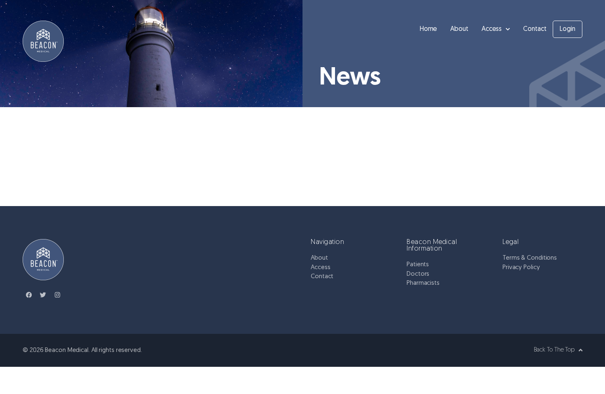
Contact (534, 29)
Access (492, 29)
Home (428, 29)
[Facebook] (29, 294)
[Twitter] (43, 294)
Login (567, 29)
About (459, 29)
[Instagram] (57, 294)
